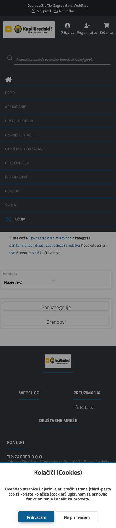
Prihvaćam (36, 517)
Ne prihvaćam (77, 517)
